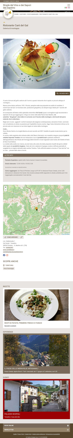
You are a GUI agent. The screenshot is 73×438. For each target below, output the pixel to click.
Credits (15, 434)
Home (16, 14)
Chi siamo (6, 1)
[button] (5, 64)
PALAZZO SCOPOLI (12, 414)
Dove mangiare (32, 14)
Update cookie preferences (38, 434)
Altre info (8, 155)
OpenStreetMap (66, 234)
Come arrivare (12, 237)
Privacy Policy (20, 434)
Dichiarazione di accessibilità (53, 434)
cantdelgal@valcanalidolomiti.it (13, 252)
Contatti (12, 1)
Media (17, 1)
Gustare (23, 14)
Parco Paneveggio (9, 268)
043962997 (9, 247)
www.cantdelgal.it (8, 250)
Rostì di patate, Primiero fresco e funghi (23, 323)
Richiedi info (64, 93)
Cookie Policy (28, 434)
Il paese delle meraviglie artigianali (21, 368)
